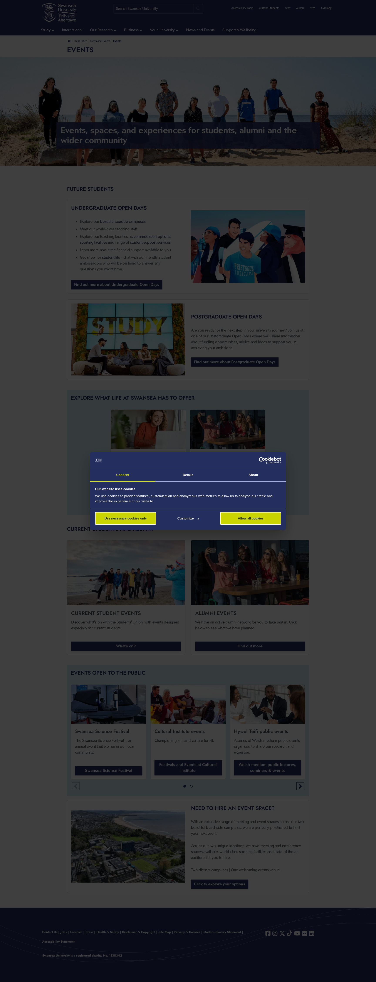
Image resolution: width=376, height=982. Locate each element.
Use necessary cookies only (125, 518)
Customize (185, 518)
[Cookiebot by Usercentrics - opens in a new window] (262, 460)
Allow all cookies (251, 518)
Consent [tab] (122, 475)
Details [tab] (188, 475)
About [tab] (253, 475)
